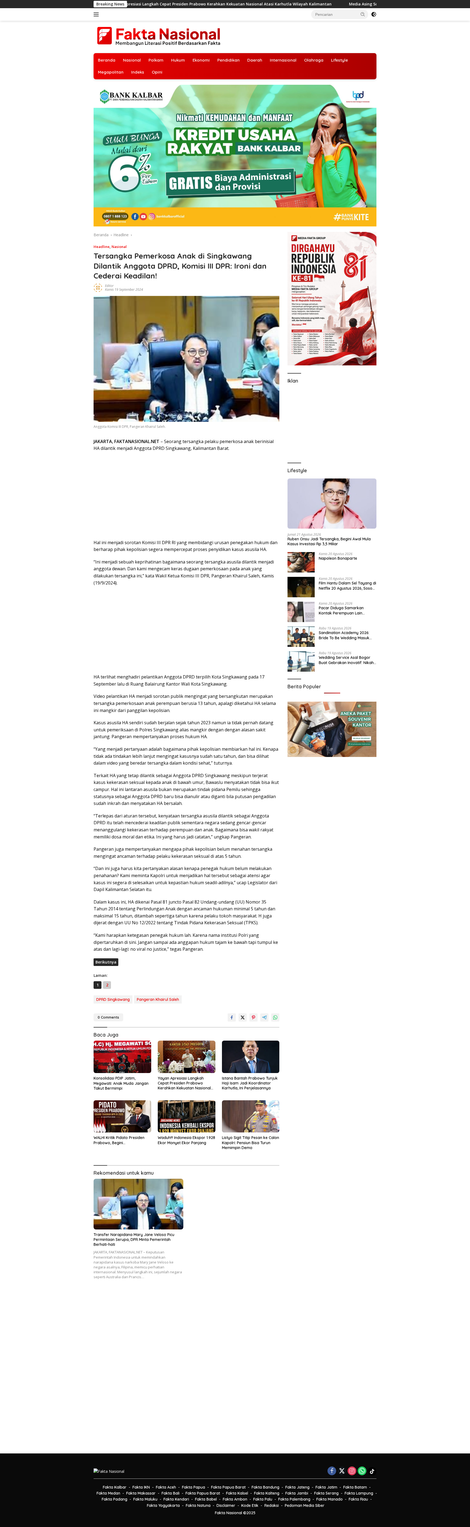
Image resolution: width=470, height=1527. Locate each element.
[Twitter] (342, 1471)
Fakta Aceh (166, 1487)
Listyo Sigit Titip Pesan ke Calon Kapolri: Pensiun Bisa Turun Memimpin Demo (250, 1142)
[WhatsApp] (362, 1471)
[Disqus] (186, 1370)
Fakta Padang (114, 1499)
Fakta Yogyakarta (163, 1505)
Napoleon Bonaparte (338, 558)
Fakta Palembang (294, 1499)
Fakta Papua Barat (228, 1487)
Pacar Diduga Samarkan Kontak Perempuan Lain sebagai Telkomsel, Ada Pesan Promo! (346, 610)
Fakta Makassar (141, 1493)
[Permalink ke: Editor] (98, 287)
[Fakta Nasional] (159, 36)
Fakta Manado (329, 1499)
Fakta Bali (171, 1493)
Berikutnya (105, 962)
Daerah (254, 60)
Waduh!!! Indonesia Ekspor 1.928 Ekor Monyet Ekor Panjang (186, 1140)
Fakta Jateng (297, 1487)
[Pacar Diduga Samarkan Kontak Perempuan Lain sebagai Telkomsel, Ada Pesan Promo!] (301, 612)
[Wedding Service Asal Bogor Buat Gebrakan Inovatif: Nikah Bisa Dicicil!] (301, 661)
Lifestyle (339, 60)
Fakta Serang (326, 1493)
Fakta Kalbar (114, 1487)
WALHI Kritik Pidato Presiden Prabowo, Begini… (119, 1140)
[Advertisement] (186, 496)
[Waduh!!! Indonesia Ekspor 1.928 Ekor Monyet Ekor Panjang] (186, 1116)
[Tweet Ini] (243, 1017)
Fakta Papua (193, 1487)
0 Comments (108, 1017)
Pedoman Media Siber (304, 1505)
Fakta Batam (355, 1487)
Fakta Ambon (235, 1499)
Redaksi (271, 1505)
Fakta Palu (262, 1499)
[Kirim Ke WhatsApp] (275, 1017)
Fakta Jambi (296, 1493)
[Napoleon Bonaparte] (301, 562)
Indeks (137, 72)
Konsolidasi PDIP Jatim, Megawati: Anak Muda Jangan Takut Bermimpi (121, 1083)
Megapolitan (110, 72)
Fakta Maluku (145, 1499)
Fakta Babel (206, 1499)
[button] (362, 14)
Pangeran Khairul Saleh (158, 999)
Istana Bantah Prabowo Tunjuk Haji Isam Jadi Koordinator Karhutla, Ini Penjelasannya (250, 1083)
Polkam (156, 60)
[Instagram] (352, 1471)
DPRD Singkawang (113, 999)
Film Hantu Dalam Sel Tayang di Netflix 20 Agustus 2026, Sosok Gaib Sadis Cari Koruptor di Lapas (347, 585)
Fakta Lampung (359, 1493)
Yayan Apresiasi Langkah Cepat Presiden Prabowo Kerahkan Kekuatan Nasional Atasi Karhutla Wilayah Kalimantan (184, 1083)
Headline (102, 246)
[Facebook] (331, 1471)
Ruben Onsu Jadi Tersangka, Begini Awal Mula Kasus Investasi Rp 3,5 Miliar (329, 541)
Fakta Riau (358, 1499)
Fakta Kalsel (237, 1493)
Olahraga (313, 60)
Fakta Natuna (198, 1505)
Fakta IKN (141, 1487)
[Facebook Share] (232, 1017)
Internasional (283, 60)
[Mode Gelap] (373, 14)
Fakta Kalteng (266, 1493)
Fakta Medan (108, 1493)
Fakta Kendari (176, 1499)
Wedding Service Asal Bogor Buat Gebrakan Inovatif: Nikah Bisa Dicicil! (346, 660)
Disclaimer (226, 1505)
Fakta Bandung (265, 1487)
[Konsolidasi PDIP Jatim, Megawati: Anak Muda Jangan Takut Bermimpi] (122, 1057)
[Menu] (97, 14)
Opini (157, 72)
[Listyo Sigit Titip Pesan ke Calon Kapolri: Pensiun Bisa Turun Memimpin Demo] (251, 1116)
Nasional (132, 60)
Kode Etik (249, 1505)
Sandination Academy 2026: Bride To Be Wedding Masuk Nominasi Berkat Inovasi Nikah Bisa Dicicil (346, 635)
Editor (109, 285)
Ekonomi (201, 60)
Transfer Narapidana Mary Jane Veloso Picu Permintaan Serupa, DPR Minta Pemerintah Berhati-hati (134, 1239)
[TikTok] (372, 1471)
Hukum (178, 60)
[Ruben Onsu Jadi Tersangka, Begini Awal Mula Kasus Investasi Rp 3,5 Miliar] (331, 503)
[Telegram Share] (264, 1017)
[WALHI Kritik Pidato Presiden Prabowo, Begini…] (122, 1116)
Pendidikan (228, 60)
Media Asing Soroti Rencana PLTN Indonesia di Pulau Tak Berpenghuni (299, 4)
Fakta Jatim (326, 1487)
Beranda (106, 60)
